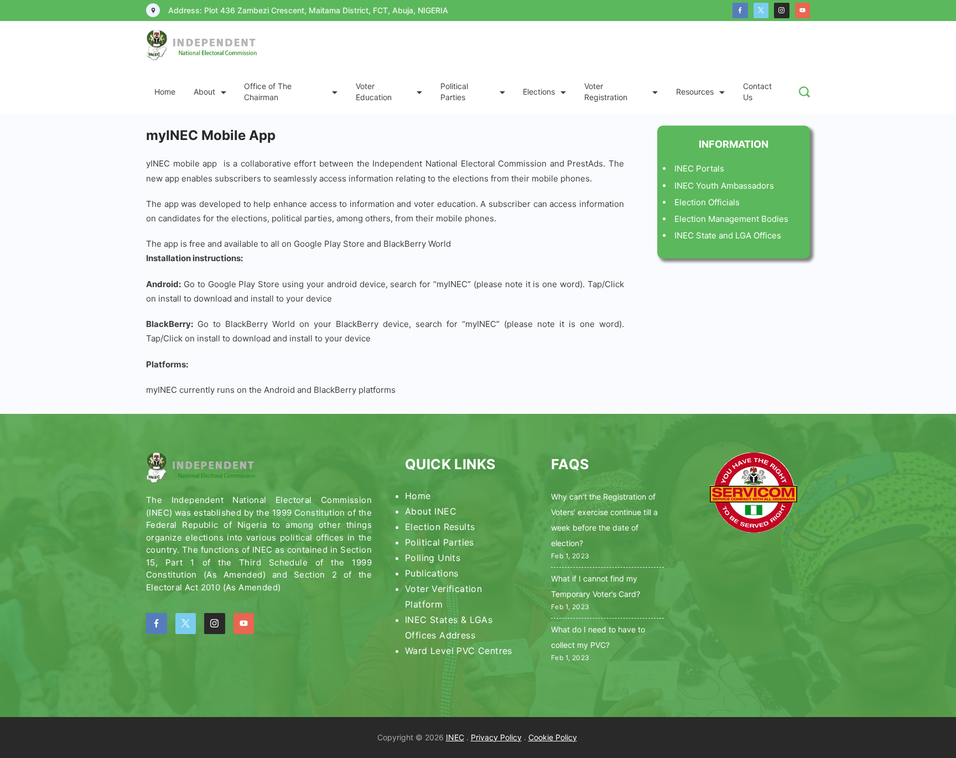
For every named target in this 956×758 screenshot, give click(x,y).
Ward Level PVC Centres (458, 650)
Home (164, 91)
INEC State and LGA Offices (727, 235)
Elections (539, 91)
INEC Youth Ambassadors (724, 185)
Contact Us (757, 91)
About (204, 91)
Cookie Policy (552, 737)
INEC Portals (699, 168)
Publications (432, 573)
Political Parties (454, 91)
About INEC (430, 511)
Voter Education (374, 91)
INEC (455, 737)
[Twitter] (761, 10)
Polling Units (432, 557)
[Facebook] (740, 10)
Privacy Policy (496, 737)
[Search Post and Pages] (804, 91)
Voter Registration (605, 91)
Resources (695, 91)
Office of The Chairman (268, 91)
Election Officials (707, 202)
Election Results (440, 526)
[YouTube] (802, 10)
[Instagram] (781, 10)
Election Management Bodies (731, 219)
